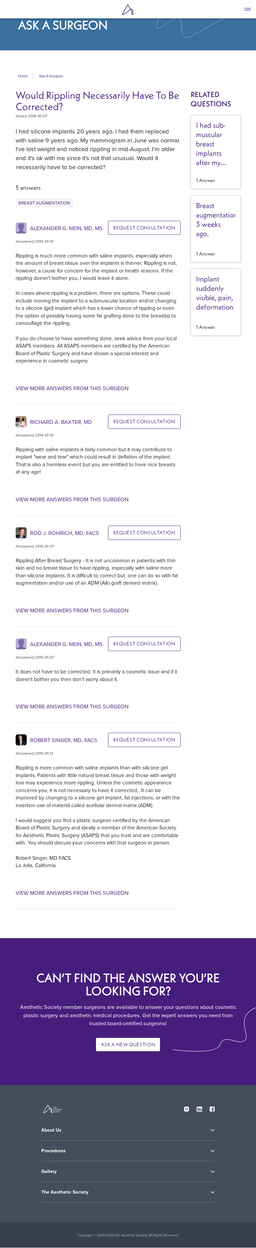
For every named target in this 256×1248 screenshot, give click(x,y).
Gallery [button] (49, 1171)
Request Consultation (144, 228)
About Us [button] (51, 1130)
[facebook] (212, 1107)
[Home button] (128, 9)
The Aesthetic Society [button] (64, 1192)
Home (23, 76)
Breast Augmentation (44, 202)
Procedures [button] (53, 1150)
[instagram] (186, 1107)
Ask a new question (128, 1045)
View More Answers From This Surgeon (72, 388)
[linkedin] (199, 1107)
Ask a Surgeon (51, 76)
